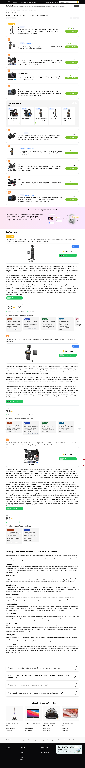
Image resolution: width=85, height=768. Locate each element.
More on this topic (15, 329)
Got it (76, 6)
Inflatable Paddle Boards (49, 726)
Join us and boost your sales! (65, 751)
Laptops (27, 726)
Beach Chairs (46, 730)
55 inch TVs (65, 728)
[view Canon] (12, 182)
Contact (22, 752)
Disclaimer (22, 762)
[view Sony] (12, 61)
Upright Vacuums (10, 728)
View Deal (14, 123)
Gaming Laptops (29, 728)
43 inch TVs (65, 730)
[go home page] (8, 2)
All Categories (12, 10)
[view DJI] (12, 30)
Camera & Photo (24, 10)
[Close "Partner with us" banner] (81, 745)
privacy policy (63, 6)
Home (7, 10)
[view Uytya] (14, 113)
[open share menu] (71, 18)
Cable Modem (28, 730)
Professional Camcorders (33, 10)
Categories (55, 2)
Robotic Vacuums (10, 726)
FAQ (21, 754)
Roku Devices (65, 726)
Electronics (18, 10)
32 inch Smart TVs (66, 733)
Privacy (21, 757)
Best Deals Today (45, 752)
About (21, 750)
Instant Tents (46, 728)
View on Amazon (71, 31)
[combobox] (69, 2)
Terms (21, 759)
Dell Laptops (28, 733)
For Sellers (43, 750)
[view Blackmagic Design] (12, 76)
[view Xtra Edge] (41, 113)
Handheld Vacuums (11, 733)
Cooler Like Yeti (47, 733)
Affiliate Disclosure (11, 18)
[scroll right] (79, 325)
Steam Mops (9, 730)
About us (48, 2)
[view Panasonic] (12, 136)
